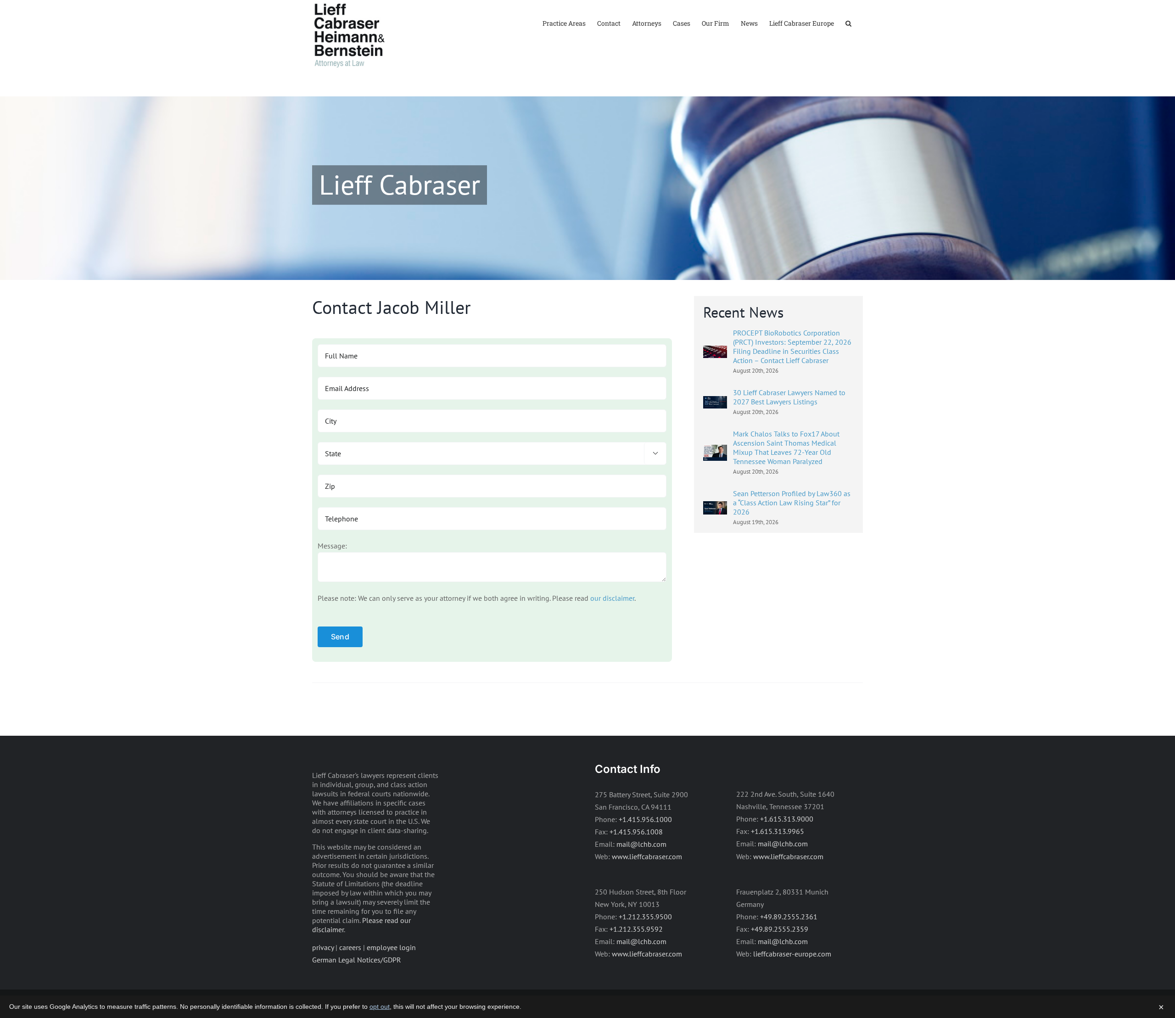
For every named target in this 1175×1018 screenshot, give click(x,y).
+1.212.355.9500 (645, 916)
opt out (379, 1006)
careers (350, 947)
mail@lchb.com (641, 844)
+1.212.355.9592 (636, 929)
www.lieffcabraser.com (647, 856)
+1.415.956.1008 (636, 831)
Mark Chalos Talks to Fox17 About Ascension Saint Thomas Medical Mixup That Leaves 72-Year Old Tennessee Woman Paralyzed (786, 447)
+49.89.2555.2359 (779, 929)
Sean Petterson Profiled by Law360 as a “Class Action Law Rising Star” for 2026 (791, 502)
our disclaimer (612, 598)
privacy (323, 947)
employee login (391, 947)
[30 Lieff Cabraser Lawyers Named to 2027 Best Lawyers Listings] (715, 402)
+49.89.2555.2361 (788, 916)
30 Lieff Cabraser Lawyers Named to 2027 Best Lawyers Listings (789, 397)
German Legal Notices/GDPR (356, 959)
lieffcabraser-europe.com (792, 953)
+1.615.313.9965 (777, 831)
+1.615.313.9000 (786, 818)
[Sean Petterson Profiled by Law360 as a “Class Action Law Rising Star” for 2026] (715, 507)
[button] (848, 22)
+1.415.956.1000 (645, 819)
